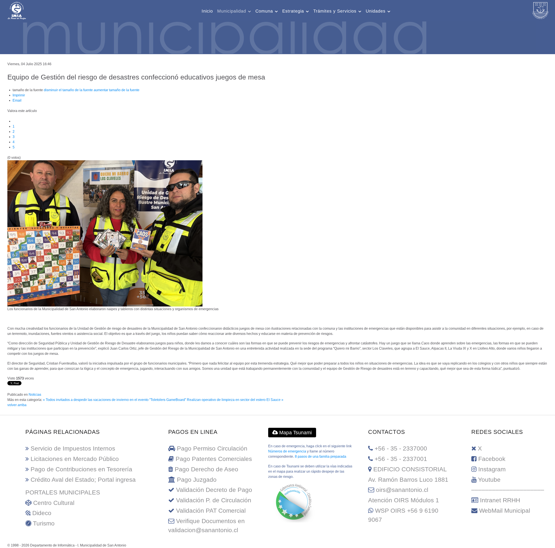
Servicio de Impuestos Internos (73, 448)
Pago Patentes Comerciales (214, 459)
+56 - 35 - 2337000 (401, 448)
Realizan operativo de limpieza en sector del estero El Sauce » (235, 400)
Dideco (41, 513)
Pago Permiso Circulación (212, 448)
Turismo (44, 523)
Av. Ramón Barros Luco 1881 (408, 479)
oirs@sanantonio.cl (402, 489)
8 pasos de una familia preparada (320, 456)
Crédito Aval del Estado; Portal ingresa (83, 479)
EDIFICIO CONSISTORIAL (410, 469)
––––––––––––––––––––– (507, 489)
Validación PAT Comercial (211, 510)
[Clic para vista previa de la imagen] (104, 233)
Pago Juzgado (197, 479)
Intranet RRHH (500, 500)
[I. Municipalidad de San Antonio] (16, 10)
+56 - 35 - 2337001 (401, 459)
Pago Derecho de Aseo (206, 469)
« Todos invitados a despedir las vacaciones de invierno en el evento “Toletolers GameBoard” (114, 400)
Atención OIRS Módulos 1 (403, 500)
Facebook (491, 459)
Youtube (489, 479)
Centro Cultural (53, 502)
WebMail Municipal (504, 510)
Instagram (492, 469)
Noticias (35, 394)
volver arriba (16, 405)
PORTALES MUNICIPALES (62, 492)
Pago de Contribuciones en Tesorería (81, 469)
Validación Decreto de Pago (214, 489)
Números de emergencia (287, 451)
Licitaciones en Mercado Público (75, 459)
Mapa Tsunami (295, 432)
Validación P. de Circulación (213, 500)
